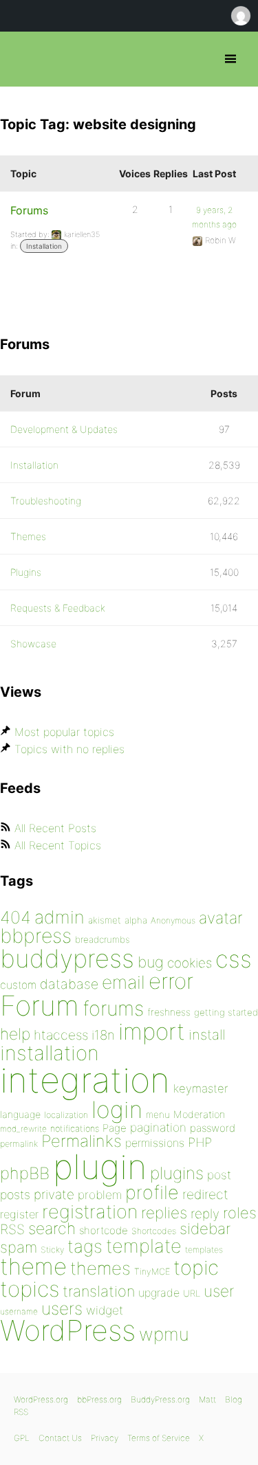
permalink (19, 1144)
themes (100, 1268)
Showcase (33, 643)
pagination (158, 1127)
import (151, 1031)
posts (15, 1194)
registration (90, 1211)
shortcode (103, 1230)
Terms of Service (158, 1438)
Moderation (199, 1114)
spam (18, 1247)
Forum (39, 1005)
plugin (100, 1166)
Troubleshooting (45, 500)
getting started (226, 1012)
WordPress (68, 1330)
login (117, 1109)
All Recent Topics (57, 845)
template (144, 1246)
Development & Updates (64, 429)
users (62, 1308)
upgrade (159, 1292)
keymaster (200, 1088)
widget (104, 1310)
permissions (154, 1143)
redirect (205, 1194)
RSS (12, 1229)
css (233, 959)
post (219, 1174)
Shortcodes (153, 1231)
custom (18, 985)
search (52, 1228)
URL (191, 1293)
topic (196, 1267)
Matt (207, 1399)
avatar (220, 918)
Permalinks (81, 1141)
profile (152, 1192)
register (19, 1214)
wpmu (164, 1334)
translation (99, 1291)
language (20, 1114)
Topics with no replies (69, 749)
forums (113, 1008)
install (207, 1034)
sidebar (205, 1228)
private (54, 1195)
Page (115, 1127)
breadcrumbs (102, 939)
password (212, 1127)
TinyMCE (152, 1271)
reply (205, 1214)
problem (100, 1194)
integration (85, 1080)
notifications (74, 1128)
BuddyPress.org (160, 1399)
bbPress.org (22, 59)
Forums (29, 210)
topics (29, 1289)
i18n (103, 1035)
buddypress (67, 958)
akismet (104, 920)
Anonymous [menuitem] (240, 16)
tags (85, 1246)
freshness (169, 1012)
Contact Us (60, 1438)
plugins (177, 1173)
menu (158, 1114)
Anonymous (173, 920)
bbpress (36, 936)
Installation (44, 246)
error (171, 981)
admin (59, 917)
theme (33, 1266)
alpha (136, 920)
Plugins (25, 572)
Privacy (104, 1438)
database (69, 984)
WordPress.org (41, 1399)
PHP (200, 1142)
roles (240, 1213)
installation (49, 1052)
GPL (22, 1438)
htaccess (61, 1035)
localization (66, 1115)
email (123, 982)
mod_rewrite (23, 1128)
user (219, 1291)
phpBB (25, 1173)
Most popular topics (64, 732)
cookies (189, 963)
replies (164, 1212)
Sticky (52, 1249)
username (19, 1311)
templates (204, 1249)
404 (15, 917)
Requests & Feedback (57, 608)
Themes (28, 536)
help (15, 1034)
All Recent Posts (55, 828)
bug (151, 962)
